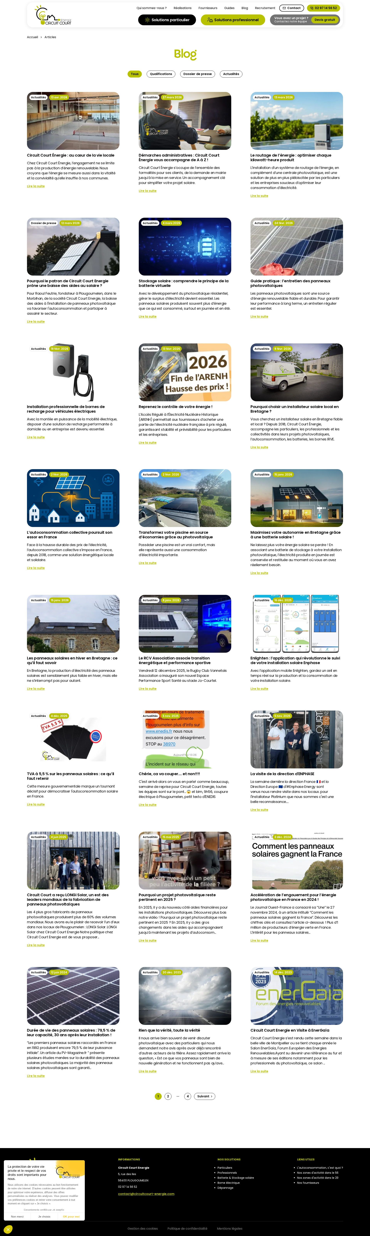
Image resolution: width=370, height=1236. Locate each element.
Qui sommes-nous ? (152, 8)
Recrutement (265, 8)
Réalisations (183, 8)
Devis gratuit (325, 20)
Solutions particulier (171, 20)
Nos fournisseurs (308, 1183)
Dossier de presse (197, 74)
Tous (135, 74)
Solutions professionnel (236, 20)
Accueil (32, 37)
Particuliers (225, 1168)
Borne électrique (229, 1183)
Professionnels (227, 1173)
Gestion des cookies (143, 1228)
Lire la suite (36, 186)
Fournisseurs (207, 8)
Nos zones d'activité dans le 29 (317, 1178)
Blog (244, 8)
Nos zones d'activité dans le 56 (317, 1173)
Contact (294, 8)
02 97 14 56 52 (326, 8)
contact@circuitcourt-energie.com (146, 1194)
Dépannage (225, 1188)
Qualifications (161, 74)
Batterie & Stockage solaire (236, 1178)
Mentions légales (229, 1228)
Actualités (231, 74)
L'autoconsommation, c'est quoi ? (320, 1168)
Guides (229, 8)
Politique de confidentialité (187, 1228)
